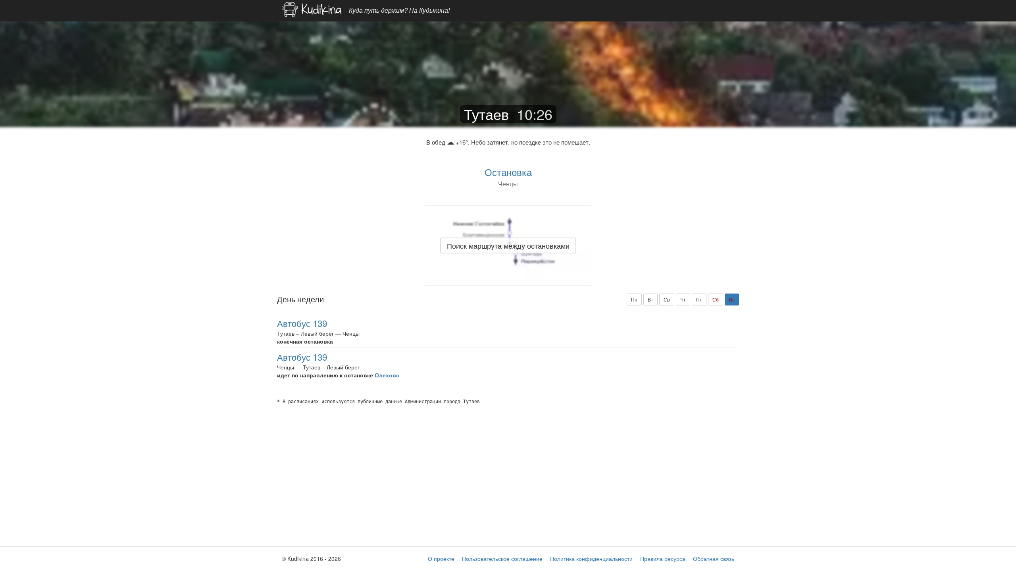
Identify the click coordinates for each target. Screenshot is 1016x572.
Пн (634, 299)
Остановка (508, 172)
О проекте (441, 558)
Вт (650, 299)
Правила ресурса (662, 558)
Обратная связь (713, 558)
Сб (715, 299)
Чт (683, 299)
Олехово (387, 375)
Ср (667, 299)
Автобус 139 (302, 323)
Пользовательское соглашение (502, 558)
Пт (699, 299)
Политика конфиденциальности (591, 558)
